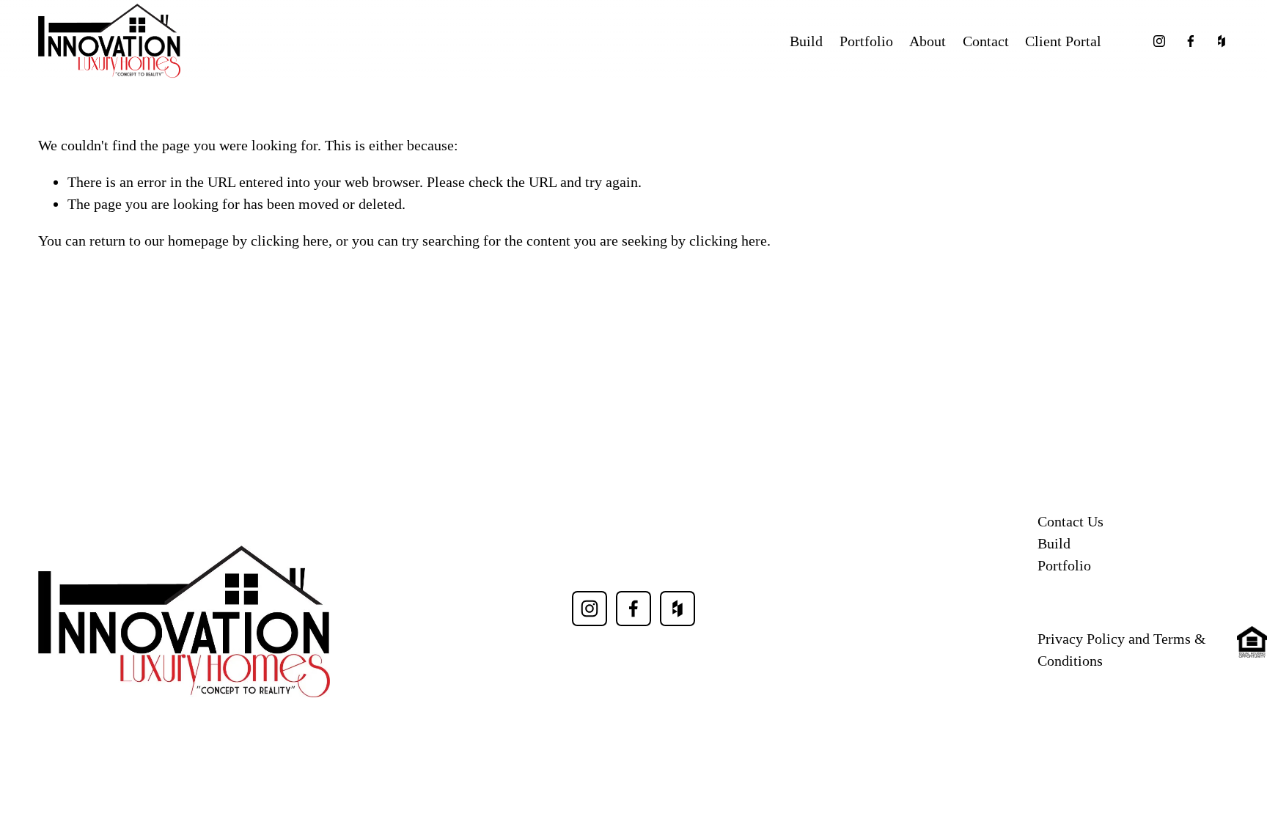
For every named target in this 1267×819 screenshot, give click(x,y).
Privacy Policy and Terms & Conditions (1122, 650)
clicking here (289, 240)
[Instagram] (1159, 41)
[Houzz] (1221, 41)
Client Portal (1063, 41)
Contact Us (1070, 521)
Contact (986, 41)
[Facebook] (1190, 41)
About (927, 41)
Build (806, 41)
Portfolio (866, 41)
